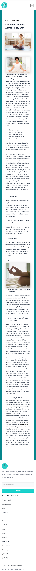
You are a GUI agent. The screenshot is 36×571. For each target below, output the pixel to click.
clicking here (24, 424)
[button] (32, 5)
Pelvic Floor (15, 20)
